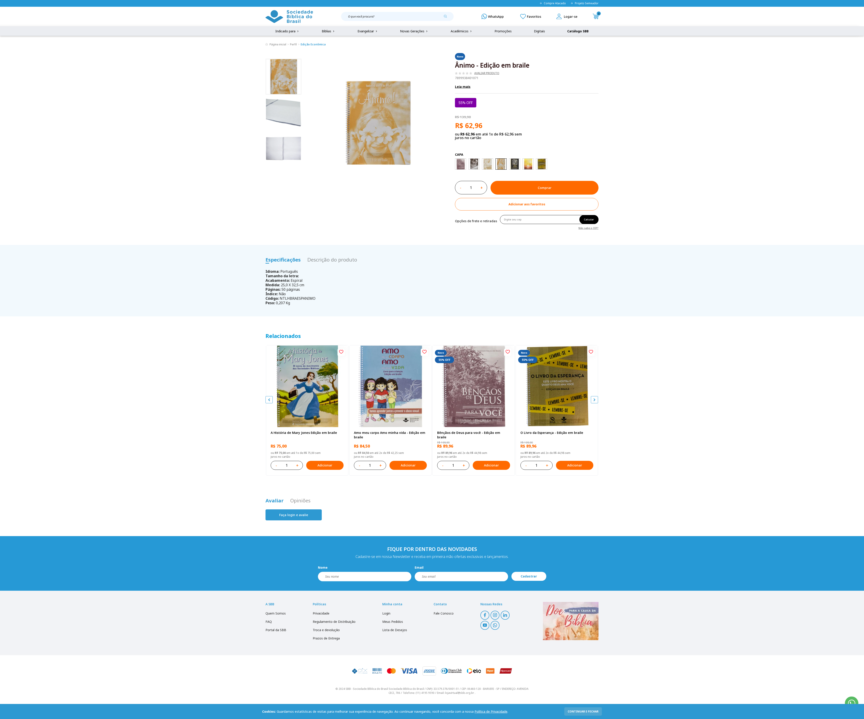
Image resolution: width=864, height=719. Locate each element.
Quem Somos (276, 613)
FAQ (269, 621)
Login (386, 613)
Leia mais (462, 86)
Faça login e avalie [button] (293, 515)
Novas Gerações (412, 31)
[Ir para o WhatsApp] (851, 703)
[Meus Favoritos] (530, 16)
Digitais (539, 31)
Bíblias (327, 31)
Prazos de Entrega (326, 638)
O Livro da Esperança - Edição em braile (551, 433)
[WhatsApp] (493, 16)
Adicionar (324, 465)
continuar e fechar (583, 711)
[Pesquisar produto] (447, 18)
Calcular (589, 219)
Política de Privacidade (491, 711)
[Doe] (570, 621)
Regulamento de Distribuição (334, 621)
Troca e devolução (326, 630)
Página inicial (278, 44)
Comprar (544, 188)
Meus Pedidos (392, 621)
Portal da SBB (276, 630)
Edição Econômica (313, 44)
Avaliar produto (486, 73)
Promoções (503, 31)
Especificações (283, 259)
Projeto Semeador (586, 3)
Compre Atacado (555, 3)
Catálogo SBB (578, 31)
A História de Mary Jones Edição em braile (304, 433)
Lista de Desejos (394, 630)
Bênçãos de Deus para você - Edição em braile (468, 435)
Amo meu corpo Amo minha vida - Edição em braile (389, 435)
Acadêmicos (460, 31)
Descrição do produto (332, 259)
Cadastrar (529, 576)
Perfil (293, 44)
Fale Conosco (444, 613)
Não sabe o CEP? (588, 227)
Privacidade (321, 613)
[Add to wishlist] (341, 352)
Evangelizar (366, 31)
